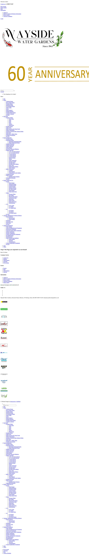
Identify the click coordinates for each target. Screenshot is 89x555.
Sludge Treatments (10, 533)
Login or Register (7, 553)
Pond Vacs (8, 525)
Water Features (9, 480)
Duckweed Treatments (11, 530)
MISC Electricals (10, 474)
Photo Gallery (4, 7)
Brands (4, 268)
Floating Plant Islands (11, 420)
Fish (4, 406)
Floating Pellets (9, 424)
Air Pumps (11, 514)
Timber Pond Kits (10, 450)
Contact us (3, 4)
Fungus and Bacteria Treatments (13, 535)
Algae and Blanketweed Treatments (14, 529)
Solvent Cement (12, 466)
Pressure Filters (12, 498)
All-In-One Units (12, 502)
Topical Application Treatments (13, 544)
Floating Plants (9, 411)
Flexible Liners (9, 444)
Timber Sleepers (9, 451)
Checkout (5, 550)
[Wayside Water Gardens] (32, 55)
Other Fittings (12, 473)
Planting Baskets (9, 419)
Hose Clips (11, 470)
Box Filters (11, 499)
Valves (10, 464)
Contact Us (5, 257)
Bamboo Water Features (14, 481)
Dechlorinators (9, 538)
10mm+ (10, 430)
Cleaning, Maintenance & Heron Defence (12, 518)
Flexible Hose (12, 468)
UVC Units (11, 509)
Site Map (5, 261)
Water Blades (9, 453)
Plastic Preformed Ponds (14, 448)
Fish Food (5, 423)
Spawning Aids (9, 524)
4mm (10, 426)
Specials (5, 272)
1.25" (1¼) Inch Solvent (14, 456)
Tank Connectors (12, 465)
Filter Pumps (11, 486)
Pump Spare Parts (13, 495)
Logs (4, 545)
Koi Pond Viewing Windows (12, 454)
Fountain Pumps (12, 489)
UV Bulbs (11, 510)
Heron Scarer (12, 520)
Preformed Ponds (10, 445)
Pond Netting (12, 522)
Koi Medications (9, 537)
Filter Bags (11, 503)
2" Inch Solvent (12, 459)
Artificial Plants (9, 409)
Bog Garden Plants (10, 410)
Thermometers (12, 543)
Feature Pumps (12, 490)
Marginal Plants (9, 412)
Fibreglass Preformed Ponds (15, 446)
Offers (4, 547)
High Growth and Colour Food (13, 435)
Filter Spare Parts (12, 505)
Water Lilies (8, 415)
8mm (10, 429)
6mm (10, 428)
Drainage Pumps (12, 492)
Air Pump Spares (12, 517)
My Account (6, 262)
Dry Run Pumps (12, 493)
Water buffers (12, 540)
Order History (6, 260)
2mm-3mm (11, 425)
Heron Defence (9, 519)
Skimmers (8, 523)
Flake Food (8, 434)
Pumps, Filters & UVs (8, 484)
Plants (4, 407)
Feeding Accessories (10, 441)
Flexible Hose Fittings (14, 469)
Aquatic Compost (10, 421)
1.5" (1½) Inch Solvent (14, 458)
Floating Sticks (9, 433)
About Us (5, 12)
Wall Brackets (12, 507)
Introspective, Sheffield (15, 401)
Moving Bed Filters (13, 500)
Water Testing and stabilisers (12, 539)
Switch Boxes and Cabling (15, 478)
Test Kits (11, 542)
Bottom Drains (12, 463)
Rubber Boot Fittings (13, 471)
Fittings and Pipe (9, 455)
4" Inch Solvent (12, 461)
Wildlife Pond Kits (10, 449)
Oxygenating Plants (10, 414)
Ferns (7, 416)
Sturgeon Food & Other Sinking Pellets (14, 438)
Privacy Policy (6, 15)
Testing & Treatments (8, 527)
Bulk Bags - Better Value (11, 440)
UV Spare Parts (12, 512)
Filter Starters (9, 528)
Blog (4, 269)
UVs (7, 508)
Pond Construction (7, 443)
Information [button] (3, 10)
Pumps (7, 485)
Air (7, 513)
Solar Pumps (11, 494)
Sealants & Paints (10, 479)
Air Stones (11, 515)
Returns (5, 259)
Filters (7, 497)
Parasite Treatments (10, 534)
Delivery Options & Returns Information (12, 13)
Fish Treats (8, 439)
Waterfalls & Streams (10, 483)
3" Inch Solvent (12, 460)
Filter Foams (11, 504)
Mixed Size (11, 431)
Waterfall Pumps (12, 488)
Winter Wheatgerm (10, 436)
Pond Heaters (12, 476)
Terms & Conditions (7, 16)
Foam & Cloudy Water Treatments (13, 532)
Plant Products (9, 418)
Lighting (11, 475)
